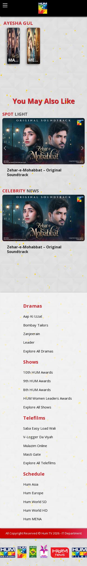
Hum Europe (33, 492)
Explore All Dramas (38, 351)
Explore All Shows (37, 407)
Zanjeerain (31, 333)
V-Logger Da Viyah (38, 436)
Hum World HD (35, 510)
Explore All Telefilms (39, 463)
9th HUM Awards (37, 380)
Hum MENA (32, 519)
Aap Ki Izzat (32, 316)
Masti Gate (32, 454)
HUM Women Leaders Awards (47, 398)
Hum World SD (35, 501)
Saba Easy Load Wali (39, 428)
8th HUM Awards (37, 389)
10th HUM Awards (38, 372)
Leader (29, 342)
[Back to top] (72, 555)
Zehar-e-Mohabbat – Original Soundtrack (34, 172)
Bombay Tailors (35, 325)
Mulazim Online (35, 445)
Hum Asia (30, 484)
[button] (4, 147)
